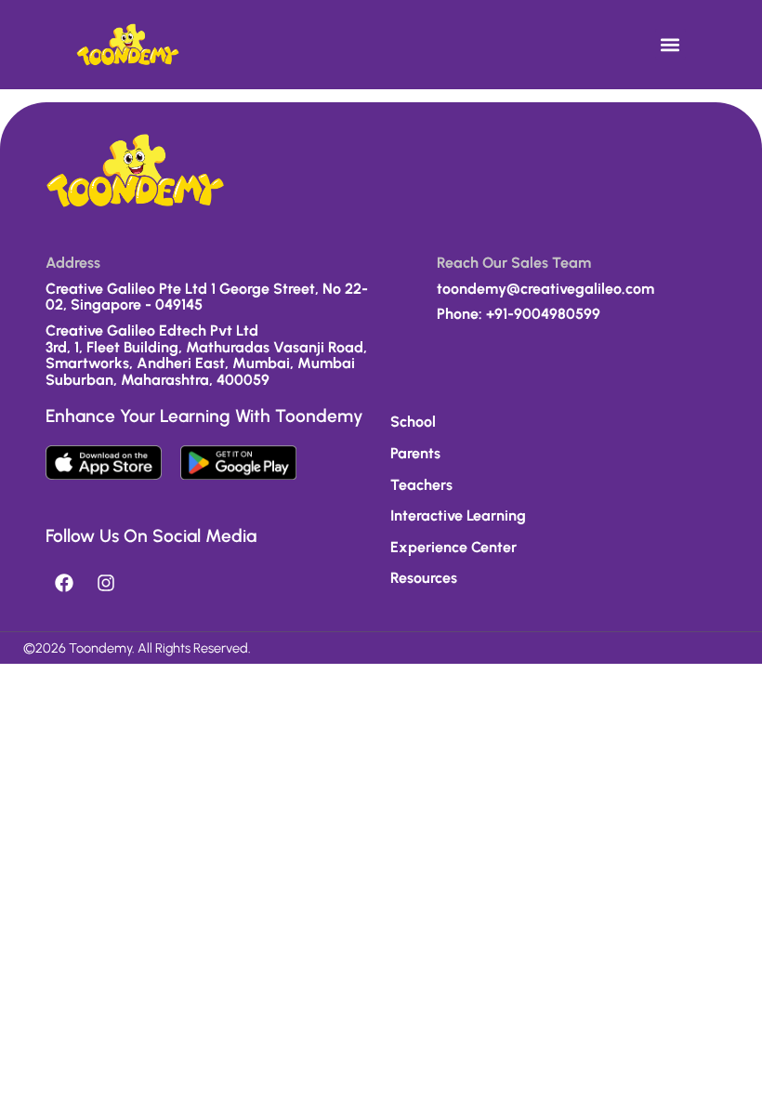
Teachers (421, 485)
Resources (423, 578)
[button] (670, 44)
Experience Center (453, 547)
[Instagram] (106, 582)
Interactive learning (458, 515)
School (413, 421)
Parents (415, 453)
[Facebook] (64, 582)
